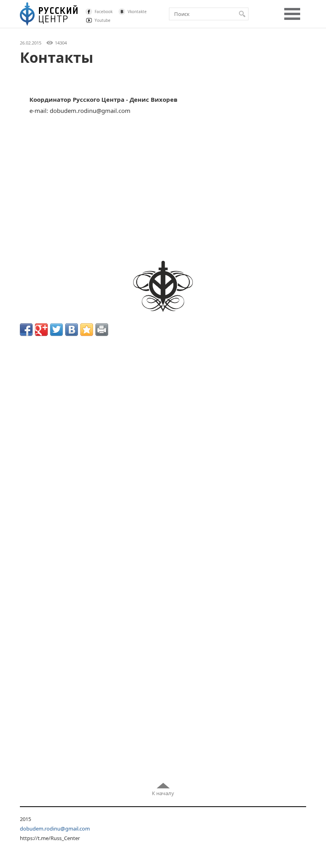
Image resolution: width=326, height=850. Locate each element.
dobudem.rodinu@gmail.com (55, 828)
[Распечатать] (101, 329)
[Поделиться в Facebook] (26, 329)
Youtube (103, 20)
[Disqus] (163, 449)
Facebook (104, 11)
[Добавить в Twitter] (56, 329)
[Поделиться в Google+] (41, 329)
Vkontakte (137, 11)
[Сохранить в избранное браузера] (86, 329)
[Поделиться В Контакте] (71, 329)
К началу (163, 793)
